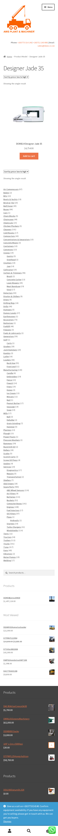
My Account (9, 831)
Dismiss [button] (7, 821)
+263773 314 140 (25, 42)
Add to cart (29, 155)
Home (9, 56)
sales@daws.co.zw (46, 45)
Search (29, 831)
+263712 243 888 (40, 42)
